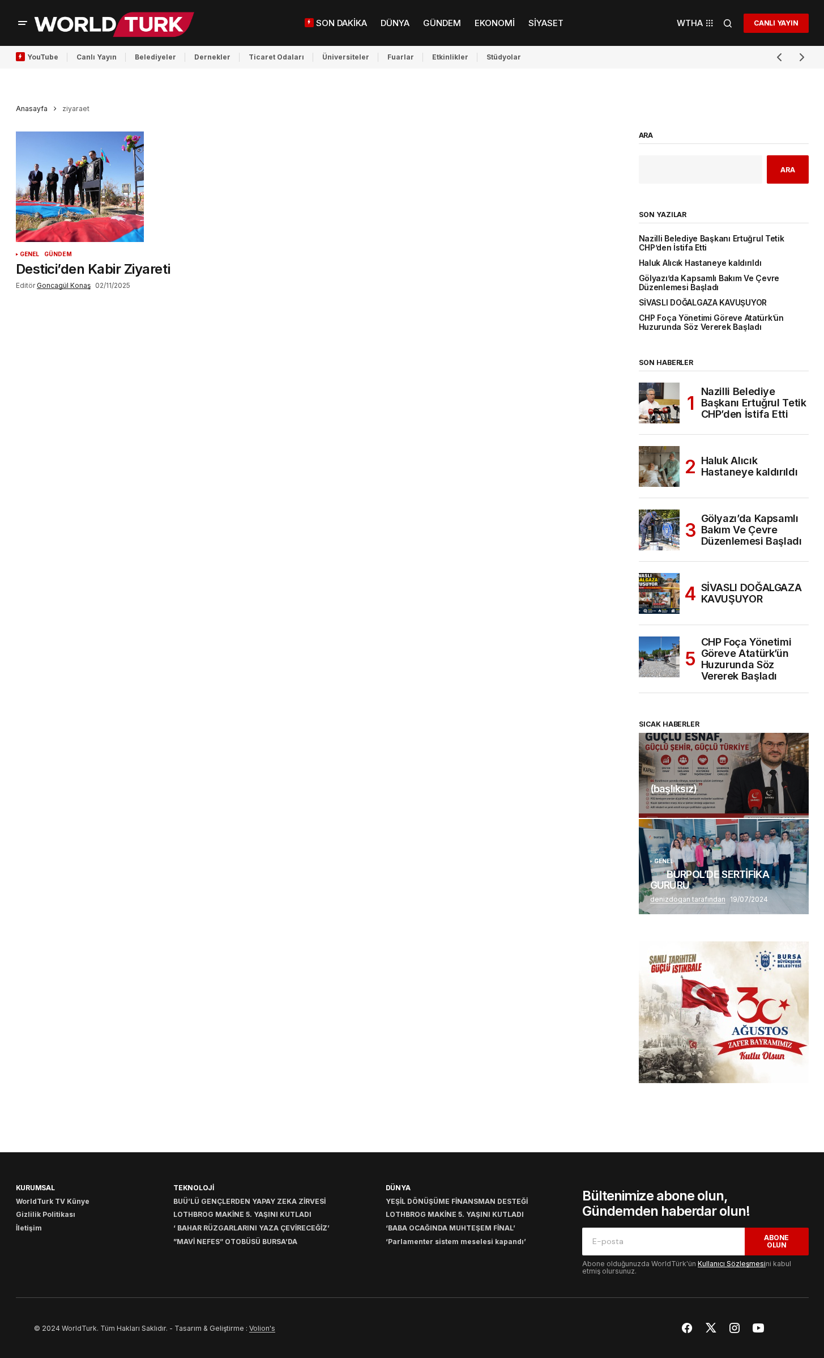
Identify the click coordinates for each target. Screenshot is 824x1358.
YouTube (42, 57)
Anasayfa (32, 108)
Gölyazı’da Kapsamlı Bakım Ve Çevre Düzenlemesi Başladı (709, 282)
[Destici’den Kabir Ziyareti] (114, 187)
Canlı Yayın (96, 57)
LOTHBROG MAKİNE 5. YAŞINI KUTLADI (242, 1214)
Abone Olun (776, 1241)
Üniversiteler (345, 57)
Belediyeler (155, 57)
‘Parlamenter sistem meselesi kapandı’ (456, 1241)
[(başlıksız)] (724, 775)
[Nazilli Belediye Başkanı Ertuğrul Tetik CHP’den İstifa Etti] (659, 403)
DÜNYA (398, 1187)
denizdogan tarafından (687, 899)
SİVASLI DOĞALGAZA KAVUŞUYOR (703, 303)
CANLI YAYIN (776, 23)
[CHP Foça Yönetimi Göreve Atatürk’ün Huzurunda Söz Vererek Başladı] (659, 656)
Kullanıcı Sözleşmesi (732, 1263)
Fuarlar (400, 57)
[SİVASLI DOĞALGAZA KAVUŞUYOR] (659, 593)
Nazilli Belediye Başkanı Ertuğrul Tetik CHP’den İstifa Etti (711, 243)
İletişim (29, 1228)
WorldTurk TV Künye (52, 1201)
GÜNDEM (58, 254)
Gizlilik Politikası (45, 1214)
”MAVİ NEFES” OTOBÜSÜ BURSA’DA (235, 1241)
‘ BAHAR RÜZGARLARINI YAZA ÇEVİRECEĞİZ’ (251, 1228)
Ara (646, 135)
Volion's (262, 1328)
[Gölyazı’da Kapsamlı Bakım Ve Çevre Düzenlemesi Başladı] (659, 530)
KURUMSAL (35, 1187)
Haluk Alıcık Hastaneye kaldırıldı (700, 263)
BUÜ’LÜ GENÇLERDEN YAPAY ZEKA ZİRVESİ (249, 1201)
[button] (22, 23)
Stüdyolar (503, 57)
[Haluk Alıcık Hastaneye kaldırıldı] (659, 466)
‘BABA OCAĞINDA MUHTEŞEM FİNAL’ (450, 1228)
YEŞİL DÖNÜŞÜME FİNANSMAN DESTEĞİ (457, 1201)
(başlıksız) (673, 789)
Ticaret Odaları (276, 57)
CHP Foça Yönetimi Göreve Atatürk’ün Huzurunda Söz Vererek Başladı (711, 322)
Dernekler (212, 57)
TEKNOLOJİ (193, 1187)
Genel (30, 254)
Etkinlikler (450, 57)
